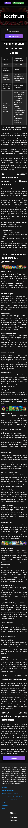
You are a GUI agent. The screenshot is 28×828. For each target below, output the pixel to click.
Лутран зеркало (14, 36)
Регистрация (18, 3)
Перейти (14, 758)
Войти (8, 3)
